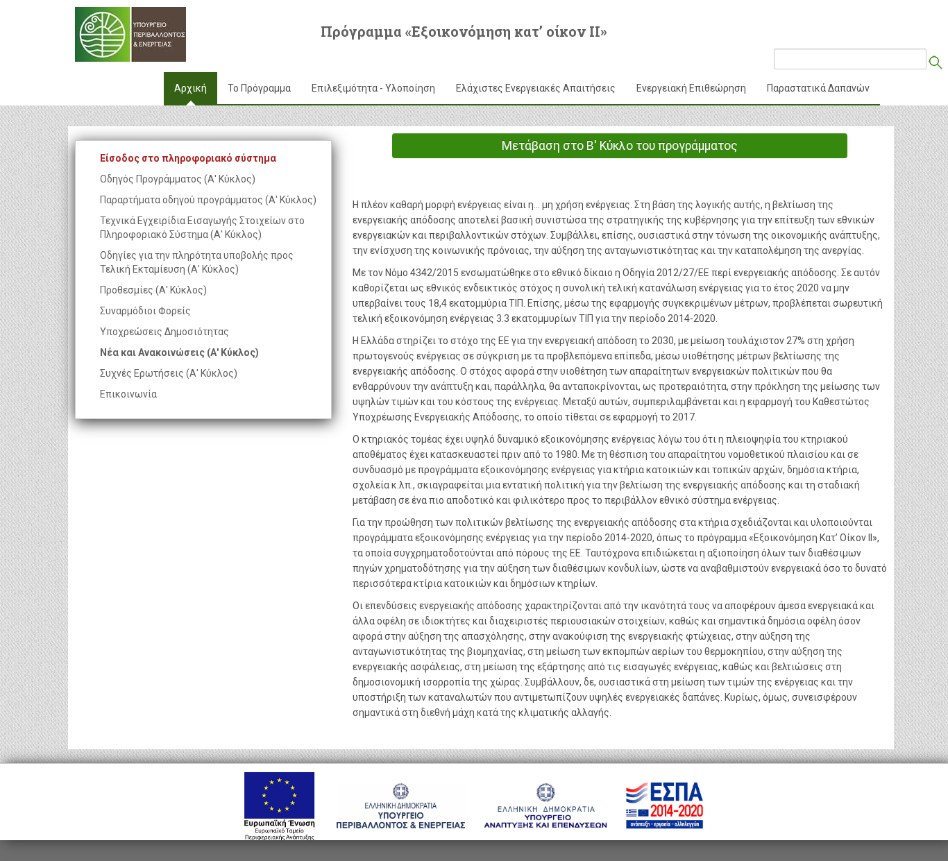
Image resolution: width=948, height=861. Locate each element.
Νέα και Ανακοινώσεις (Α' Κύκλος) (179, 352)
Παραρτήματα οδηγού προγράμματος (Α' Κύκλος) (208, 199)
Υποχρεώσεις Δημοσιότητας (164, 331)
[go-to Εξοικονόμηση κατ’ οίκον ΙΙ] (130, 34)
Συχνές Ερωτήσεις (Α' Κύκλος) (168, 373)
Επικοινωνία (128, 394)
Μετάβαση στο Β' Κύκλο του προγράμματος (620, 146)
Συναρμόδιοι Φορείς (145, 310)
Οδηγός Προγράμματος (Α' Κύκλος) (177, 179)
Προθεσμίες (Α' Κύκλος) (153, 290)
